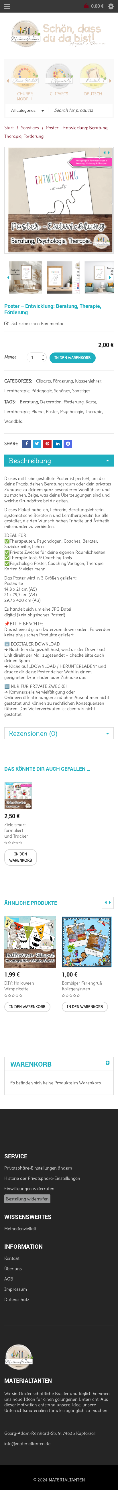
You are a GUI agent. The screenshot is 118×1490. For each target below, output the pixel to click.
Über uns (13, 1268)
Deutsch (93, 93)
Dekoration (51, 402)
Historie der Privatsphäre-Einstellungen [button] (42, 1178)
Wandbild (13, 421)
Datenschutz (16, 1299)
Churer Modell (25, 96)
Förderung (63, 381)
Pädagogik (42, 390)
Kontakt (11, 1258)
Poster (52, 411)
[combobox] (26, 110)
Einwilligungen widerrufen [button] (29, 1188)
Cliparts (59, 93)
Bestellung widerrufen (27, 1199)
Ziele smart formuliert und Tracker (16, 830)
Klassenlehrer (88, 381)
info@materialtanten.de (27, 1443)
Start (9, 127)
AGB (8, 1279)
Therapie (93, 411)
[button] (20, 857)
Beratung (29, 402)
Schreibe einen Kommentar (37, 323)
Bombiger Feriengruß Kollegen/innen (82, 985)
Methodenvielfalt (20, 1228)
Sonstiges (30, 127)
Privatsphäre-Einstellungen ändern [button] (38, 1168)
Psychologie (71, 411)
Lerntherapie (17, 390)
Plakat (38, 411)
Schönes (62, 390)
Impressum (15, 1289)
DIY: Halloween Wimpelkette (19, 985)
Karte (91, 402)
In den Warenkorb (72, 357)
